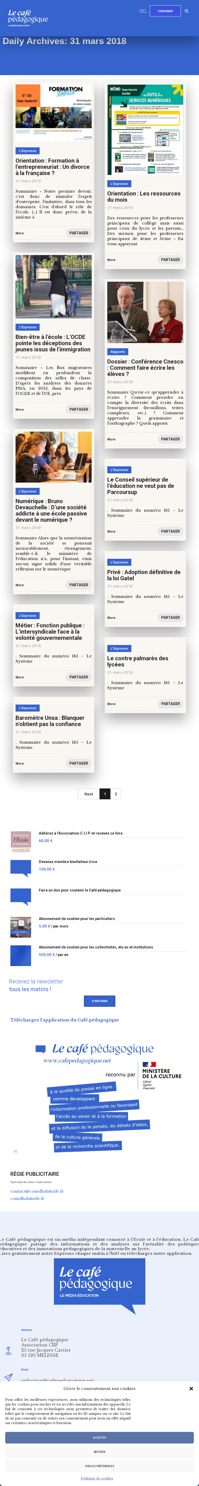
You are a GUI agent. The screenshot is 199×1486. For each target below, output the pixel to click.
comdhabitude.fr (27, 1198)
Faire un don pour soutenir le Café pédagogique (80, 890)
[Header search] (186, 10)
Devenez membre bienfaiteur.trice (68, 862)
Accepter (99, 1437)
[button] (191, 1388)
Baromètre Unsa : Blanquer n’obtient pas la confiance (50, 721)
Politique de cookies (97, 1478)
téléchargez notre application (159, 1253)
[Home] (30, 35)
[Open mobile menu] (144, 11)
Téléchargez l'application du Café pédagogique (64, 1020)
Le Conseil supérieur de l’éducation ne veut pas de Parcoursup (140, 485)
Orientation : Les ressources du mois (144, 196)
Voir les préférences (99, 1466)
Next (88, 794)
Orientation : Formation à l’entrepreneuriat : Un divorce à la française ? (53, 166)
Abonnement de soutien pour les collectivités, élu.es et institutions (96, 947)
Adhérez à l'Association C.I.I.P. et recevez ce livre (81, 833)
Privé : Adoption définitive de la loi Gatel (144, 575)
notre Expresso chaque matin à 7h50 (80, 1253)
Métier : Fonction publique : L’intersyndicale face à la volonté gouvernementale (50, 631)
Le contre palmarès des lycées (137, 661)
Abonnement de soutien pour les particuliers (77, 919)
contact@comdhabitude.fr (37, 1191)
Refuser (99, 1452)
